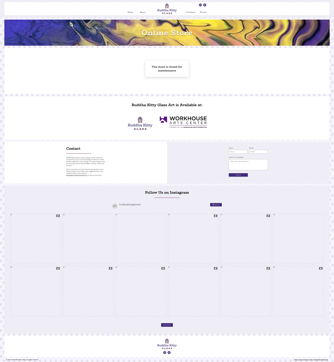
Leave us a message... (236, 157)
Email (251, 148)
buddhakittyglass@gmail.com (76, 175)
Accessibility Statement (320, 360)
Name (231, 148)
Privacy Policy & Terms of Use (303, 360)
